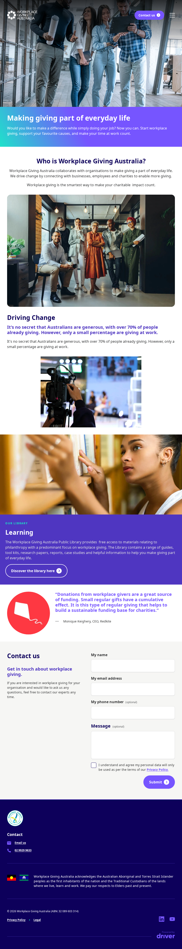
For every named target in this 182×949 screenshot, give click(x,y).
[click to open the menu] (172, 15)
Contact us (146, 15)
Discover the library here (33, 570)
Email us (20, 843)
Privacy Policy (16, 920)
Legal (37, 920)
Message (107, 726)
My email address (106, 678)
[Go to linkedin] (161, 919)
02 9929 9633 (23, 850)
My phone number (114, 701)
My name (99, 654)
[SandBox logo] (22, 15)
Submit (155, 782)
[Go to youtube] (172, 919)
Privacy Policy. (157, 769)
